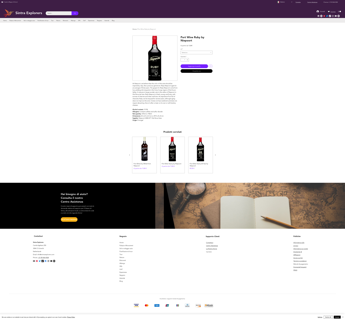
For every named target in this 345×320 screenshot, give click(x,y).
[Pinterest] (324, 16)
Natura (121, 257)
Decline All (328, 317)
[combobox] (196, 52)
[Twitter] (327, 16)
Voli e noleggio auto (126, 248)
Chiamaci (326, 2)
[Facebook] (318, 16)
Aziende (122, 278)
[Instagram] (333, 16)
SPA (120, 266)
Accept (337, 317)
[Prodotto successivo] (215, 155)
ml (182, 49)
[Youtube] (336, 16)
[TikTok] (330, 16)
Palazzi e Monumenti (126, 245)
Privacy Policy (71, 317)
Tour (120, 254)
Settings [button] (320, 317)
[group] (172, 155)
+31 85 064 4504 (333, 2)
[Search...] (75, 13)
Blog (121, 281)
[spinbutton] (184, 59)
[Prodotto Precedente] (129, 155)
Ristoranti (122, 260)
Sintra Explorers (28, 13)
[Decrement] (182, 59)
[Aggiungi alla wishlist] (210, 66)
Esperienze (123, 272)
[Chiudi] (343, 317)
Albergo (122, 263)
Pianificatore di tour (126, 251)
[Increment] (187, 59)
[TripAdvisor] (321, 16)
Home (135, 29)
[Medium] (338, 16)
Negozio (122, 275)
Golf (120, 269)
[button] (339, 11)
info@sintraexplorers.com (45, 254)
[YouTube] (51, 261)
